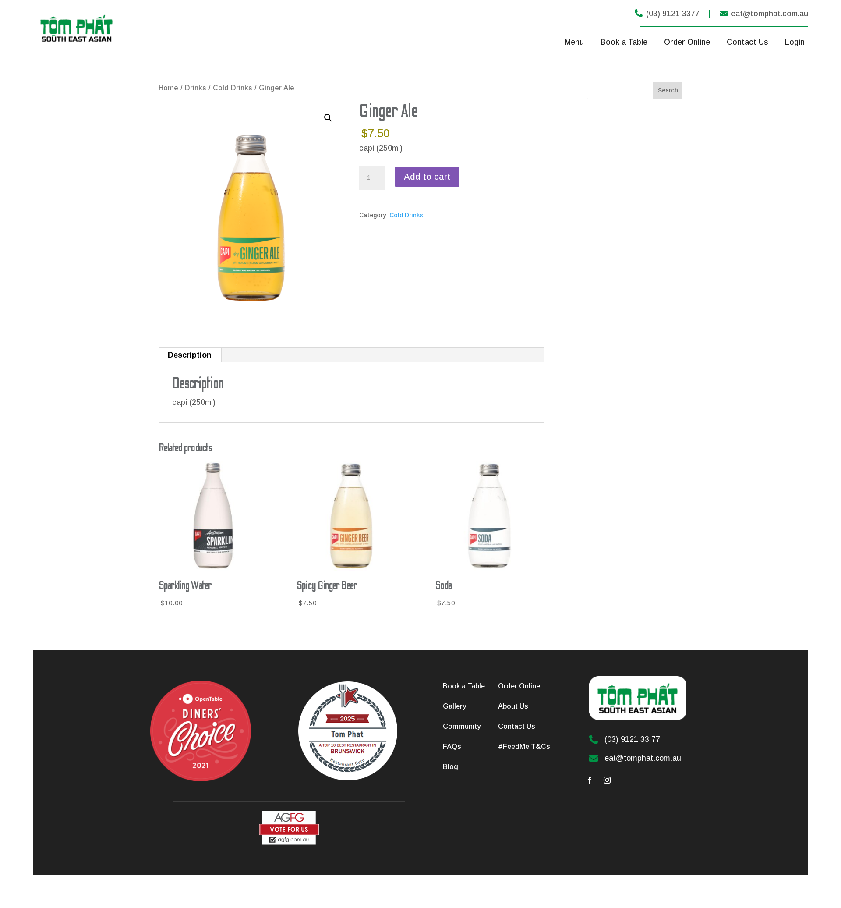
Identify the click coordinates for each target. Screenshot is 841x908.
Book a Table (624, 42)
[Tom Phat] (289, 842)
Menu (574, 42)
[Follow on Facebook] (590, 780)
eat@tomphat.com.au (764, 13)
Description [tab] (190, 355)
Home (168, 88)
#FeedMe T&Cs (524, 746)
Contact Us (747, 42)
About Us (513, 706)
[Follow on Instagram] (607, 780)
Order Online (687, 42)
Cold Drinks (232, 88)
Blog (450, 766)
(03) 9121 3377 (667, 13)
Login (795, 42)
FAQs (452, 746)
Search (668, 90)
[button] (328, 118)
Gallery (454, 706)
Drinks (195, 88)
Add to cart (427, 176)
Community (462, 726)
